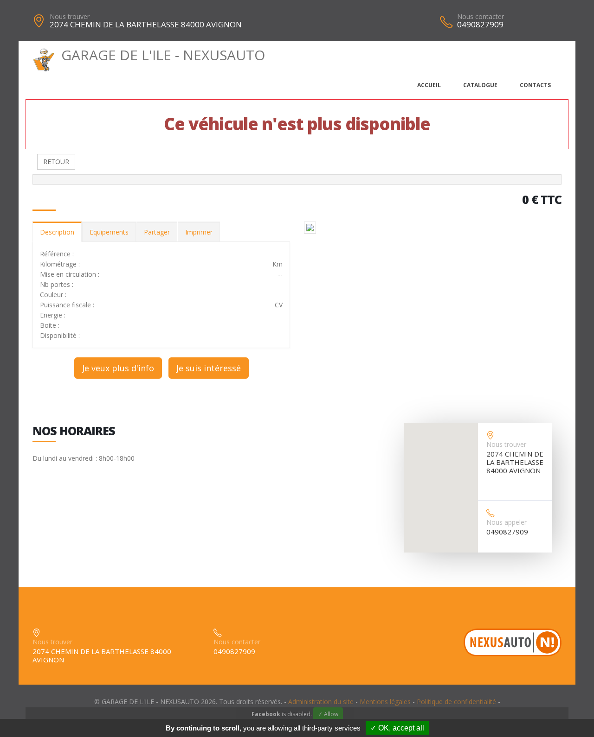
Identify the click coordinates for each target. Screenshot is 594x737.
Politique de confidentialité (456, 701)
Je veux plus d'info (118, 368)
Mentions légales (385, 701)
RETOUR (56, 161)
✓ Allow (328, 714)
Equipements (109, 232)
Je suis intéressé (208, 368)
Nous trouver (70, 16)
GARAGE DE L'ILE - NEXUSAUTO (163, 54)
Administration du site (321, 701)
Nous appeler (506, 522)
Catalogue (480, 85)
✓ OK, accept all (397, 728)
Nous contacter (480, 16)
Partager (157, 232)
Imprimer (199, 232)
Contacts (535, 85)
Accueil (429, 85)
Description (57, 232)
